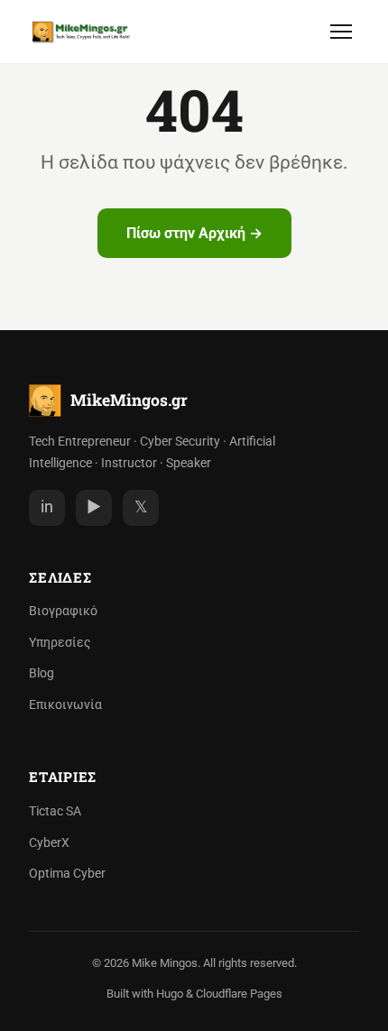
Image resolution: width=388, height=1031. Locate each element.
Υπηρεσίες (60, 642)
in (47, 507)
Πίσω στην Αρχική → (194, 233)
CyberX (49, 843)
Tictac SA (55, 811)
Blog (41, 673)
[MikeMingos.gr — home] (81, 32)
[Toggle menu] (341, 32)
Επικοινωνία (65, 705)
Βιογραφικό (63, 611)
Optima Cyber (67, 873)
